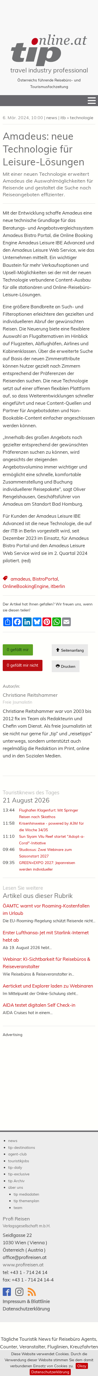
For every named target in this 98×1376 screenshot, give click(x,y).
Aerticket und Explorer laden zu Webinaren (48, 986)
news (51, 117)
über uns (15, 1187)
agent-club (17, 1154)
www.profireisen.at (23, 1264)
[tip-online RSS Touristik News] (33, 1294)
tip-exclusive (18, 1174)
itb (63, 117)
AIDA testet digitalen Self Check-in (39, 1005)
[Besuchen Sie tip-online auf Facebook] (9, 1294)
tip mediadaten (26, 1194)
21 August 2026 (31, 796)
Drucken (67, 666)
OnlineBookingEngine (25, 586)
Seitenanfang (72, 650)
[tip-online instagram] (21, 1294)
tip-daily (15, 1167)
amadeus (20, 579)
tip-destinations (21, 1147)
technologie (81, 117)
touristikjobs (18, 1160)
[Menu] (92, 100)
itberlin (58, 586)
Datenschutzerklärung (50, 1371)
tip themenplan (26, 1200)
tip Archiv (16, 1180)
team (18, 1207)
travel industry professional (49, 70)
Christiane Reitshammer (30, 695)
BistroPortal (45, 579)
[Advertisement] (49, 13)
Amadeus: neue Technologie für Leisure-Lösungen (43, 149)
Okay (81, 1365)
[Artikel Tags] (5, 579)
